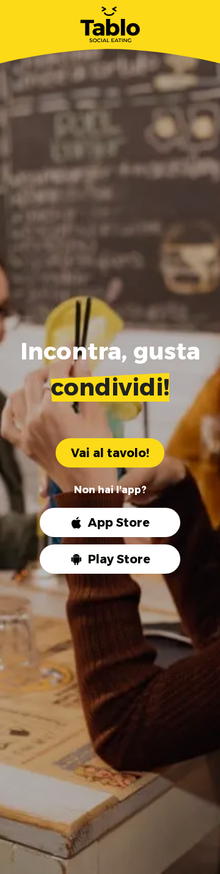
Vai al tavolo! (110, 453)
